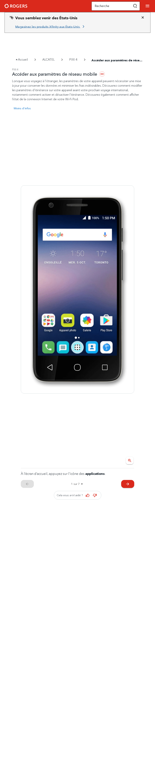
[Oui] (88, 495)
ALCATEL (48, 60)
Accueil (23, 60)
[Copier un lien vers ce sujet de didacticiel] (102, 74)
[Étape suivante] (77, 289)
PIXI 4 (73, 60)
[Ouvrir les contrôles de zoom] (129, 460)
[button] (135, 6)
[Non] (95, 495)
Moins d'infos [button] (22, 108)
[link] (50, 26)
